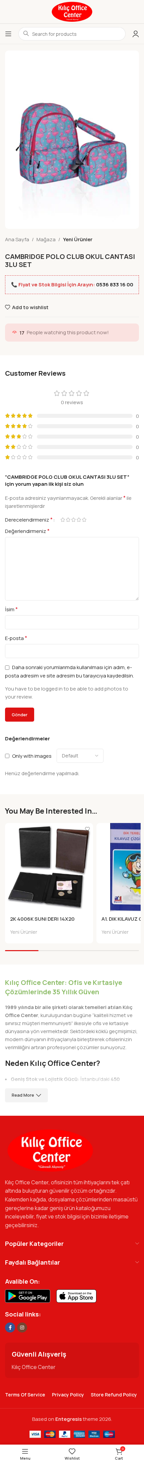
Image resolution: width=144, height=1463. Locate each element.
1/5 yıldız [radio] (62, 519)
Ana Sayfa (17, 239)
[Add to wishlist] (87, 829)
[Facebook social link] (10, 1327)
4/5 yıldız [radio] (78, 519)
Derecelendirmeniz (29, 519)
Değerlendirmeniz (27, 531)
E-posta (16, 638)
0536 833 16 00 (114, 284)
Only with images (32, 755)
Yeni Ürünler (77, 239)
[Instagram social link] (22, 1327)
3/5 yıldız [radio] (73, 519)
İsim (11, 609)
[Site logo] (72, 11)
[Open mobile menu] (8, 33)
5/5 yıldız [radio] (84, 519)
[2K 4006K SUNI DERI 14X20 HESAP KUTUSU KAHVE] (49, 867)
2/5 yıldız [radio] (68, 519)
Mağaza (46, 239)
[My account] (135, 33)
